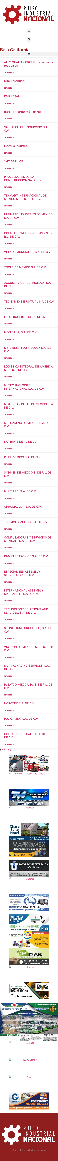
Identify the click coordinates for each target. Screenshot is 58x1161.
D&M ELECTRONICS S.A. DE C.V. (26, 556)
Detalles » (9, 72)
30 (9, 750)
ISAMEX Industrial (16, 146)
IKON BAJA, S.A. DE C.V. (20, 332)
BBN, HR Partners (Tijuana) (22, 111)
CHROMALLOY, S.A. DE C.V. (23, 506)
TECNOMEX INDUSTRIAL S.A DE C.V (29, 301)
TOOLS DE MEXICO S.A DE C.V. (25, 267)
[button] (29, 31)
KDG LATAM (12, 96)
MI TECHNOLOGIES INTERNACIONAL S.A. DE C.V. (24, 387)
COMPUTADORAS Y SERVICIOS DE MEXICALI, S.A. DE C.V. (28, 539)
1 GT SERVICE (13, 161)
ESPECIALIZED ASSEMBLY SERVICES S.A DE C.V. (22, 573)
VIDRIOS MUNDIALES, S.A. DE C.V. (27, 252)
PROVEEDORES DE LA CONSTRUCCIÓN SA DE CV (22, 178)
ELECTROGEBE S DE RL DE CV (25, 317)
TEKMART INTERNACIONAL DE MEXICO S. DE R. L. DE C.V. (25, 197)
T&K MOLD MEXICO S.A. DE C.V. (26, 522)
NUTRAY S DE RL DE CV (20, 441)
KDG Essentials (14, 81)
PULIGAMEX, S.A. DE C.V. (21, 718)
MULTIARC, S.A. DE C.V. (20, 491)
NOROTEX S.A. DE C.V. (19, 703)
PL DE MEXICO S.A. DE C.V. (22, 457)
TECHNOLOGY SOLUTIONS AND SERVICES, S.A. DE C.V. (26, 611)
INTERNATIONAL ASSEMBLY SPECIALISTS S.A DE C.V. (23, 592)
